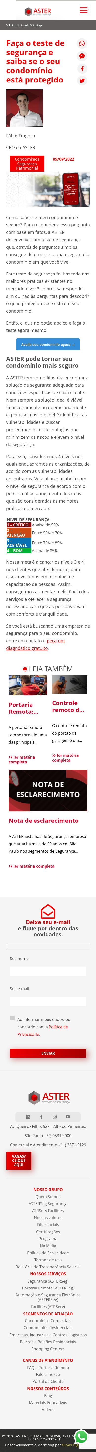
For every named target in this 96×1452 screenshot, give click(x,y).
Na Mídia (48, 1246)
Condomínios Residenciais (48, 1327)
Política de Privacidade (48, 1253)
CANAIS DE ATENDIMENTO (48, 1360)
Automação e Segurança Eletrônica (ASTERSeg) (48, 1297)
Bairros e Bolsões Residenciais (48, 1341)
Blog (48, 1395)
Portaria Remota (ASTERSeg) (48, 1288)
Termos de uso (48, 1259)
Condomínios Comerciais (48, 1320)
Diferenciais (48, 1224)
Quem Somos (48, 1196)
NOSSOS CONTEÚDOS (48, 1388)
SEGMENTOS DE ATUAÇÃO (48, 1313)
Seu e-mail (19, 988)
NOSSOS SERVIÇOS (48, 1274)
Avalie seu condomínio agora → (48, 344)
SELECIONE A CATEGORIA (22, 25)
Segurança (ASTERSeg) (48, 1281)
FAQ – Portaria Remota (48, 1367)
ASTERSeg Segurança (48, 1203)
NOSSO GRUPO (48, 1189)
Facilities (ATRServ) (48, 1306)
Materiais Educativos (48, 1402)
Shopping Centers (48, 1349)
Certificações (48, 1231)
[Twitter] (82, 80)
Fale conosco (48, 1374)
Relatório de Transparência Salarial (48, 1267)
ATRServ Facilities (48, 1210)
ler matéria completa (22, 759)
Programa (48, 1238)
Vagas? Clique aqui (19, 1160)
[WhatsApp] (82, 43)
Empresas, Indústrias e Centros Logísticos (48, 1335)
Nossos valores (48, 1217)
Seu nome (19, 958)
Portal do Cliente (48, 1381)
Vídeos (48, 1409)
